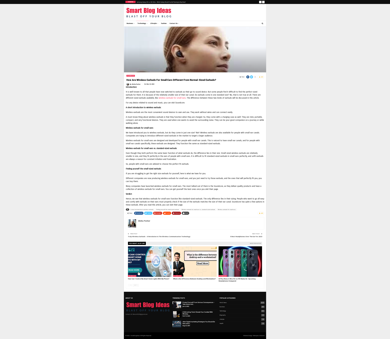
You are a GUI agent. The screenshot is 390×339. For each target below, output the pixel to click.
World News (223, 303)
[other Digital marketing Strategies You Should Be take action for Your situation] (176, 324)
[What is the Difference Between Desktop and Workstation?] (195, 261)
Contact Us (174, 23)
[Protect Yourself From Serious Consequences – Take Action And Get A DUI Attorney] (176, 305)
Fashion (164, 23)
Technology (141, 23)
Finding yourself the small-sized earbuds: (167, 209)
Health (221, 323)
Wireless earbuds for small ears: (227, 209)
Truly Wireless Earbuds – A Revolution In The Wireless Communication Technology (159, 236)
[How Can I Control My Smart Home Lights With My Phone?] (149, 261)
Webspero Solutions (259, 335)
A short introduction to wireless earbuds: (142, 209)
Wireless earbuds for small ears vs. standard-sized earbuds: (198, 209)
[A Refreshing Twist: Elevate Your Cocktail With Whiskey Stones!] (176, 314)
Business (130, 23)
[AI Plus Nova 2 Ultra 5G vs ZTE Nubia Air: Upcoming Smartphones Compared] (240, 261)
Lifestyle (153, 23)
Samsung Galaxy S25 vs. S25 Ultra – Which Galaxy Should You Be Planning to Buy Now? (161, 2)
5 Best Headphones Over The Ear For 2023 (246, 236)
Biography (223, 315)
